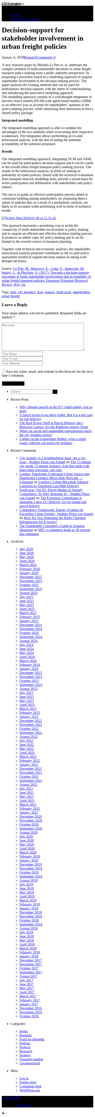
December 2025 (30, 577)
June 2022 (26, 745)
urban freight (11, 296)
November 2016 (30, 1012)
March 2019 (27, 900)
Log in (24, 1078)
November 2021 (30, 772)
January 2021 (28, 812)
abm (13, 292)
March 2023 (27, 709)
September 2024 (30, 637)
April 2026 (27, 561)
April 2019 (27, 896)
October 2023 (29, 681)
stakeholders (81, 292)
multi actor (63, 292)
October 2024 (29, 633)
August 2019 (28, 880)
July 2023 (26, 693)
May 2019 (26, 892)
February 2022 (29, 760)
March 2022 (27, 756)
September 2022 (30, 733)
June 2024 (26, 649)
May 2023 (26, 701)
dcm (40, 292)
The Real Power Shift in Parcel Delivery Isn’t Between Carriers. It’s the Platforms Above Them (53, 425)
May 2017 (26, 988)
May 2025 (26, 605)
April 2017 (27, 992)
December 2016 (30, 1008)
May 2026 (26, 557)
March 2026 (27, 565)
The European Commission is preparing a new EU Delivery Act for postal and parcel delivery (52, 502)
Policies (24, 1043)
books (23, 1031)
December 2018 (30, 912)
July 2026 (26, 549)
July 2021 (26, 788)
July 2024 (26, 645)
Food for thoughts (31, 1039)
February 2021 (29, 808)
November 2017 (30, 964)
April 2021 (27, 800)
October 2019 (29, 872)
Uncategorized (29, 1063)
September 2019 (30, 876)
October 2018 (29, 920)
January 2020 (28, 860)
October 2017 (29, 968)
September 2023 (30, 685)
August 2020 (28, 832)
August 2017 (28, 976)
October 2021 (29, 776)
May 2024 (26, 653)
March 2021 (27, 804)
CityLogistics (11, 4)
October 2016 (29, 1016)
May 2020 (26, 844)
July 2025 (26, 597)
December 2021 (30, 768)
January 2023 (28, 717)
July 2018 (26, 932)
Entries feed (27, 1082)
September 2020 (30, 828)
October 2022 (29, 729)
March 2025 (27, 613)
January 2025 (28, 621)
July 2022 (26, 741)
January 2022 (28, 764)
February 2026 (29, 569)
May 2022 (26, 749)
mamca (50, 292)
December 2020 (30, 816)
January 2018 (28, 956)
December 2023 (30, 673)
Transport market (31, 1059)
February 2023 (29, 713)
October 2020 (29, 824)
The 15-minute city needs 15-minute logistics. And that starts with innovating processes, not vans (55, 466)
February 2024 (29, 665)
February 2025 (29, 617)
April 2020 (27, 848)
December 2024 (30, 625)
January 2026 (28, 573)
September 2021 (30, 780)
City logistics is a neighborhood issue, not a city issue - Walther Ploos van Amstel (52, 460)
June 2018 (26, 936)
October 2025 (29, 585)
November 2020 (30, 820)
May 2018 (26, 940)
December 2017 (30, 960)
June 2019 (26, 888)
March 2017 (27, 996)
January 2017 (28, 1004)
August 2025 (28, 593)
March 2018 (27, 948)
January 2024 (28, 669)
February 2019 (29, 904)
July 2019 (26, 884)
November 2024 (30, 629)
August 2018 (28, 928)
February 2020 (29, 856)
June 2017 (26, 984)
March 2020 (27, 852)
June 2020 (26, 840)
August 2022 (28, 737)
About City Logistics (25, 19)
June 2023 (26, 697)
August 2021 (28, 784)
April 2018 (27, 944)
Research (30, 57)
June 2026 (26, 553)
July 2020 (26, 836)
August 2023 (28, 689)
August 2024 (28, 641)
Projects (24, 1047)
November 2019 (30, 868)
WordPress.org (29, 1090)
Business (25, 1035)
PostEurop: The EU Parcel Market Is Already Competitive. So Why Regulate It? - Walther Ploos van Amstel (54, 494)
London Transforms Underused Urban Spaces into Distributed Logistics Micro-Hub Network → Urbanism (54, 478)
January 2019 (28, 908)
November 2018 (30, 916)
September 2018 (30, 924)
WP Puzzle (24, 1105)
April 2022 (27, 753)
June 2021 (26, 792)
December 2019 (30, 864)
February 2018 (29, 952)
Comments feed (30, 1086)
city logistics (26, 292)
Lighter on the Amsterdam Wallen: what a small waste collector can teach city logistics (52, 441)
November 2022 (30, 725)
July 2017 (26, 980)
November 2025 (30, 581)
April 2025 (27, 609)
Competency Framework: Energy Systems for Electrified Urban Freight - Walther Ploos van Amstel (56, 512)
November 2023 (30, 677)
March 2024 (27, 661)
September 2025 (30, 589)
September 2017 (30, 972)
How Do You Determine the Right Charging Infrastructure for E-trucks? (52, 520)
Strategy (25, 1055)
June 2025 (26, 601)
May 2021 (26, 796)
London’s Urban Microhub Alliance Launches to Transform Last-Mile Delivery (53, 484)
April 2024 (27, 657)
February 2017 (29, 1000)
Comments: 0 (46, 57)
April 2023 (27, 705)
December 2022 (30, 721)
